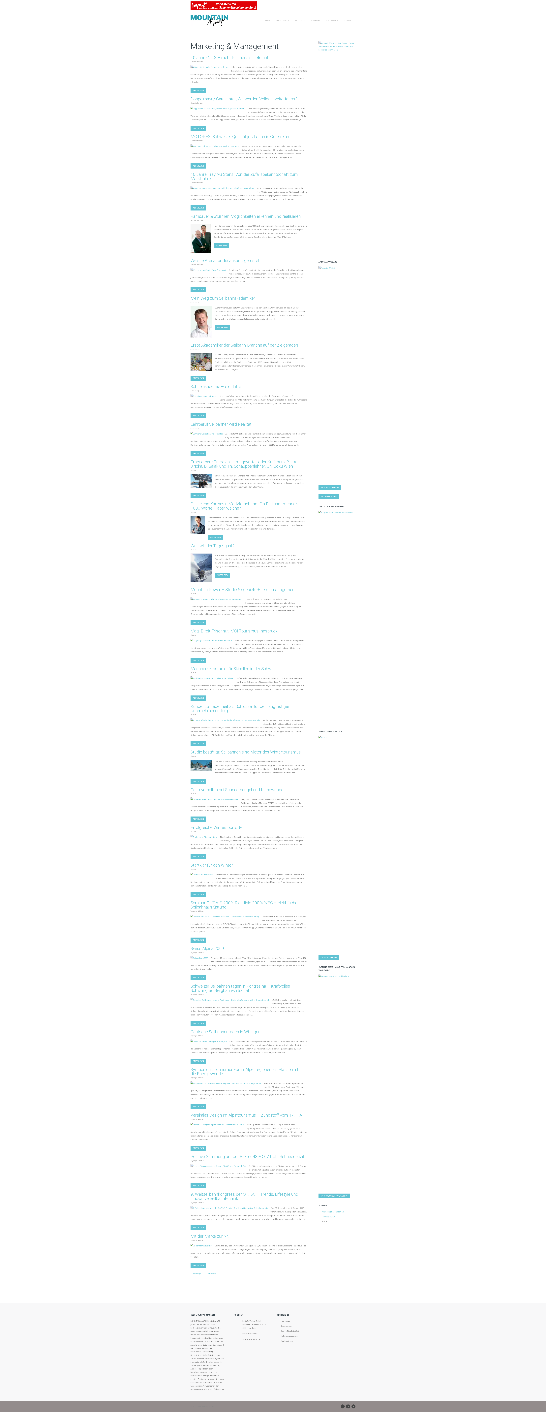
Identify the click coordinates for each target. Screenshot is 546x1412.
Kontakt (348, 20)
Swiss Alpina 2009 (207, 948)
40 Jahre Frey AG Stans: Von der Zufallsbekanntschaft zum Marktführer (244, 176)
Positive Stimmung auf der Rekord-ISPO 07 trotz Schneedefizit (247, 1156)
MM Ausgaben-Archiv (330, 488)
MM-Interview (282, 20)
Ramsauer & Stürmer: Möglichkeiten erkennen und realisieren (246, 216)
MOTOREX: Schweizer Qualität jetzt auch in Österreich (240, 136)
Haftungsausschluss (289, 1336)
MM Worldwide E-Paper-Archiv (334, 1196)
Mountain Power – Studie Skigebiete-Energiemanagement (243, 589)
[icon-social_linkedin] (343, 1406)
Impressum (285, 1321)
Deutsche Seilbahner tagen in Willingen (225, 1031)
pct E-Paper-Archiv (329, 957)
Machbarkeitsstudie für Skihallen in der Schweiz (234, 668)
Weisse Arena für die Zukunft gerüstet (225, 260)
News (267, 20)
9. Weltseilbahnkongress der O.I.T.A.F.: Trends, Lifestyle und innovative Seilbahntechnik (244, 1196)
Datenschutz (286, 1326)
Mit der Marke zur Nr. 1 (211, 1236)
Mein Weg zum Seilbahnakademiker (223, 298)
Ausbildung (195, 302)
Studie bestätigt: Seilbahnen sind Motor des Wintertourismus (246, 752)
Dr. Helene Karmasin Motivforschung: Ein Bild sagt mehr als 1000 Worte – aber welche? (244, 506)
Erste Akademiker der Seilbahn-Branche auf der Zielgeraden (244, 345)
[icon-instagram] (348, 1406)
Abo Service (332, 20)
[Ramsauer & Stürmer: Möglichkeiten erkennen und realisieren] (201, 251)
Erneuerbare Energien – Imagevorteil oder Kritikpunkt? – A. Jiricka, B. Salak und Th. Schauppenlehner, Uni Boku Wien (244, 464)
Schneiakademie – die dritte (216, 386)
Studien (193, 470)
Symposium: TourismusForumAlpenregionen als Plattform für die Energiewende (246, 1071)
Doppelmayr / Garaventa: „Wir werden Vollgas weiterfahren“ (244, 98)
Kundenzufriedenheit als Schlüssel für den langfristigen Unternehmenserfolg (240, 708)
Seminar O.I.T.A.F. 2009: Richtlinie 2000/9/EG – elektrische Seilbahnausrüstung (244, 905)
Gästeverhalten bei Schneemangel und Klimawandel (237, 789)
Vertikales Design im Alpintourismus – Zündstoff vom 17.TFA (246, 1115)
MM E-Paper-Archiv (329, 497)
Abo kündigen (287, 1341)
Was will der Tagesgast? (212, 545)
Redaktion (300, 20)
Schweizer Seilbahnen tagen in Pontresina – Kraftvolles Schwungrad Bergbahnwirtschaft (240, 988)
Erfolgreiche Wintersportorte (216, 827)
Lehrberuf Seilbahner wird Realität (221, 424)
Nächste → (214, 1273)
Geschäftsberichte (197, 62)
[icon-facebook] (353, 1406)
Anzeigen (316, 20)
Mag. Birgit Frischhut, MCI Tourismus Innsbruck (234, 630)
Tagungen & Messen (197, 911)
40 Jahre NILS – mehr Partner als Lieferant (229, 57)
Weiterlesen (198, 91)
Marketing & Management (333, 1211)
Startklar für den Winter (212, 865)
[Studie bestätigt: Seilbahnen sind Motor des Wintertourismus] (201, 769)
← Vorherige (196, 1273)
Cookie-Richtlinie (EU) (290, 1331)
